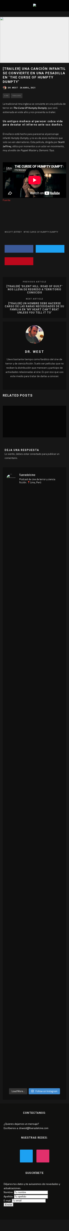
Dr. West (13, 88)
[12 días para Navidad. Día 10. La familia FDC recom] (49, 533)
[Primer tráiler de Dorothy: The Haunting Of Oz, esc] (10, 596)
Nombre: (8, 1192)
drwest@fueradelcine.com (33, 1128)
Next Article (34, 299)
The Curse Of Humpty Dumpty (41, 232)
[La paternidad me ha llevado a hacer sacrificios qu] (20, 786)
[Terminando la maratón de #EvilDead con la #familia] (30, 535)
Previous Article (34, 282)
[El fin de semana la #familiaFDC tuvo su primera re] (39, 566)
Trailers (16, 95)
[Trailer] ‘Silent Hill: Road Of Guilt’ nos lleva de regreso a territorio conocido (34, 289)
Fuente (6, 200)
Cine (6, 95)
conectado (35, 454)
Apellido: (8, 1196)
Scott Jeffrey (14, 232)
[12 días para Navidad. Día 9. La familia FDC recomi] (59, 525)
